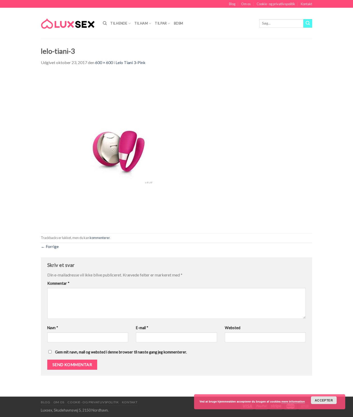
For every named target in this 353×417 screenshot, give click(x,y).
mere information (293, 401)
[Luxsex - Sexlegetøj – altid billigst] (68, 23)
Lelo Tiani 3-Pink (130, 62)
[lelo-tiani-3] (118, 148)
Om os (246, 4)
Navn (52, 328)
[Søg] (105, 23)
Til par (161, 23)
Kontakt (306, 4)
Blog (232, 4)
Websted (232, 328)
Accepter (324, 400)
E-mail (142, 328)
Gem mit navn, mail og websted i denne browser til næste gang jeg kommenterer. (121, 352)
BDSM (178, 23)
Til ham (141, 23)
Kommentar (58, 283)
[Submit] (307, 23)
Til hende (118, 23)
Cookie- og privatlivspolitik (276, 4)
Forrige (50, 246)
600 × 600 (104, 62)
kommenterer (100, 238)
